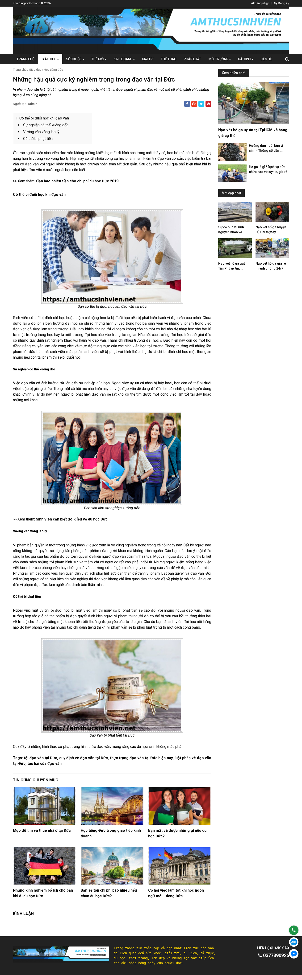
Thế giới (98, 59)
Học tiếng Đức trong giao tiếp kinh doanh (111, 833)
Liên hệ (266, 59)
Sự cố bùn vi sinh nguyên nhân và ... (232, 229)
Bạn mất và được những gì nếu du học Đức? (177, 833)
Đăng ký (283, 3)
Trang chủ (25, 59)
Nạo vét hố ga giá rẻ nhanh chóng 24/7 (271, 266)
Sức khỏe (74, 59)
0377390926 (275, 955)
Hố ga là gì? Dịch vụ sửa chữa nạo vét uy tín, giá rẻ (268, 169)
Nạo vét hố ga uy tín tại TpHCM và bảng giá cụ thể (252, 133)
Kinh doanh (123, 59)
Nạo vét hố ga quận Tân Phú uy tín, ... (232, 266)
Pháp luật (192, 59)
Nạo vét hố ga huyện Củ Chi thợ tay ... (271, 229)
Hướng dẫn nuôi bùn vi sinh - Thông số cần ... (266, 148)
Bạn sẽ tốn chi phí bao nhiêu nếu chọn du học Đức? (109, 893)
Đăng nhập (261, 3)
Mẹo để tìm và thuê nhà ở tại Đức (42, 830)
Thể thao (168, 59)
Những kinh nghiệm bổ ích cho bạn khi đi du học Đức (43, 893)
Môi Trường (219, 59)
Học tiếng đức (53, 69)
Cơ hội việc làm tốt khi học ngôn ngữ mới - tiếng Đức (176, 893)
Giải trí (147, 59)
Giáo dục (49, 59)
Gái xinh (245, 59)
